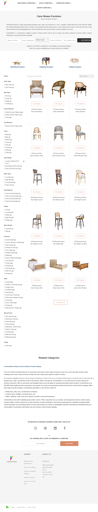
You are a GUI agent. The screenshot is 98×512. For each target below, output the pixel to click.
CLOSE (66, 230)
